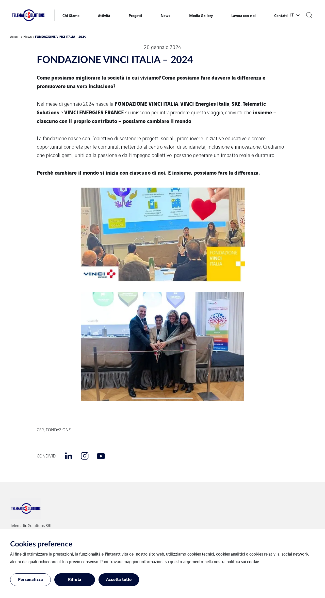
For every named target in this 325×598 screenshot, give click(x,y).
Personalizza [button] (30, 579)
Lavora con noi (243, 15)
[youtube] (101, 456)
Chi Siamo (70, 15)
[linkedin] (68, 456)
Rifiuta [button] (74, 579)
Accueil (15, 36)
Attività (104, 15)
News (165, 15)
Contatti (281, 15)
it (292, 15)
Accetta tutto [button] (119, 579)
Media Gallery (201, 15)
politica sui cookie (242, 561)
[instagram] (84, 456)
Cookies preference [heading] (41, 544)
